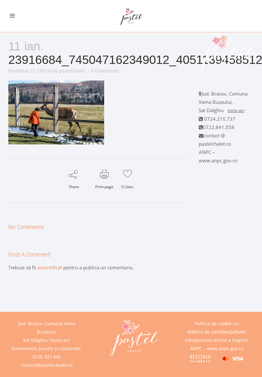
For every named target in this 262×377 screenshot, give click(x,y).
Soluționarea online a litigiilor (216, 340)
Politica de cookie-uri (217, 323)
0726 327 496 (47, 357)
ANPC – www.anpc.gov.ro (216, 348)
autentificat (49, 267)
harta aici (235, 110)
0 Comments (105, 70)
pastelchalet (72, 70)
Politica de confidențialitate (217, 332)
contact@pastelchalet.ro (47, 365)
